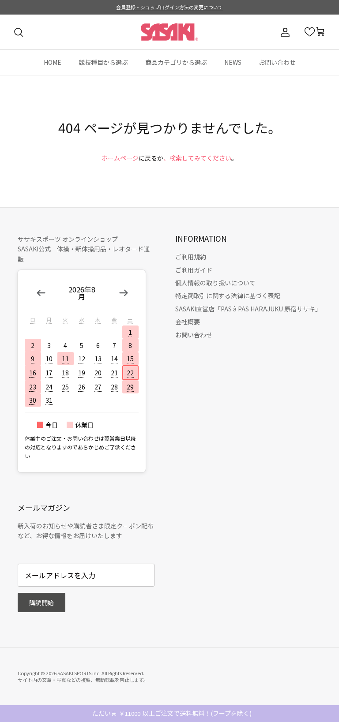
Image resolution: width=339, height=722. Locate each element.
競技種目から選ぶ (103, 62)
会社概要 (187, 321)
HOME (52, 62)
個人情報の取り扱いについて (215, 282)
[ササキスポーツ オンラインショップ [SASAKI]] (169, 32)
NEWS (232, 62)
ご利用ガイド (193, 270)
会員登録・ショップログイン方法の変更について (169, 7)
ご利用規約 (190, 256)
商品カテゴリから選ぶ (176, 62)
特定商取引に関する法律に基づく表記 (227, 295)
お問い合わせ (277, 62)
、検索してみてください (197, 157)
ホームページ (120, 157)
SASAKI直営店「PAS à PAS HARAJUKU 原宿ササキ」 (248, 308)
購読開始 (41, 602)
